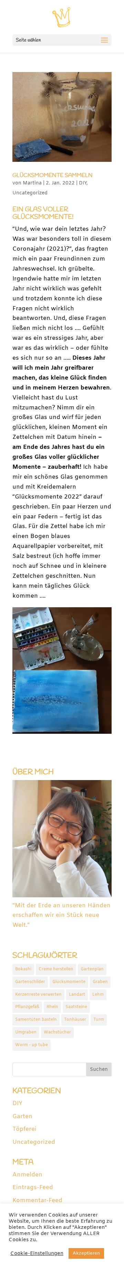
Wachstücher (57, 1032)
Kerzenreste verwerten (38, 994)
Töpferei (24, 1129)
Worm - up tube (31, 1045)
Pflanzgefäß (27, 1007)
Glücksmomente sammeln (52, 175)
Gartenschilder (30, 982)
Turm (98, 1019)
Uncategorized (30, 193)
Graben (100, 982)
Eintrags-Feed (32, 1188)
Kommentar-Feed (37, 1201)
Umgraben (26, 1032)
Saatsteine (76, 1007)
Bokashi (23, 969)
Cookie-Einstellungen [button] (36, 1253)
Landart (77, 994)
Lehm (98, 994)
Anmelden (27, 1175)
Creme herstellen (56, 969)
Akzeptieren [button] (86, 1253)
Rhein (52, 1007)
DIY (82, 183)
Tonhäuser (75, 1019)
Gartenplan (92, 969)
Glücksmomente (68, 982)
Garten (22, 1117)
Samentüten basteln (36, 1019)
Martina (32, 183)
